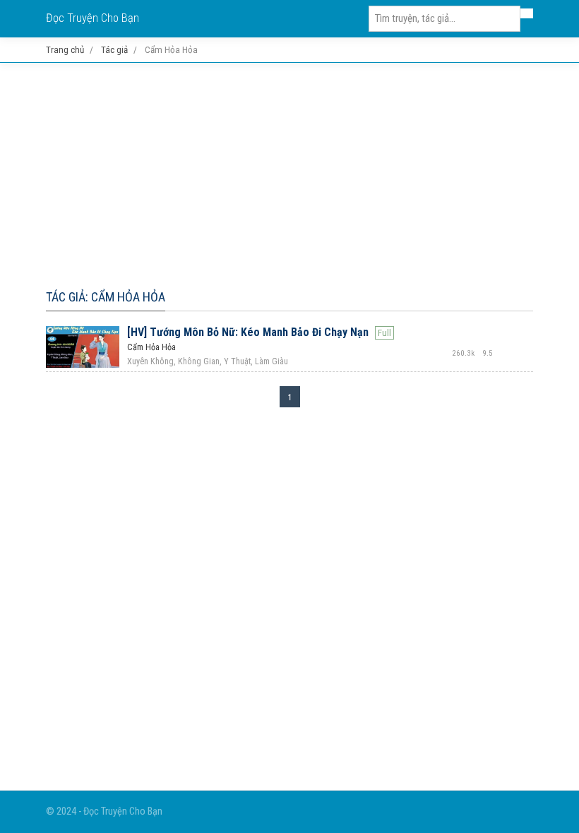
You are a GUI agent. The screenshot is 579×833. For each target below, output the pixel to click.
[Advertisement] (289, 173)
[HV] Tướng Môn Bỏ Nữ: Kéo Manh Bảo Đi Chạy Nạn (248, 332)
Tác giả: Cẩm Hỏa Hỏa (105, 296)
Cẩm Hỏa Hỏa (151, 347)
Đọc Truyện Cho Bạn (92, 18)
